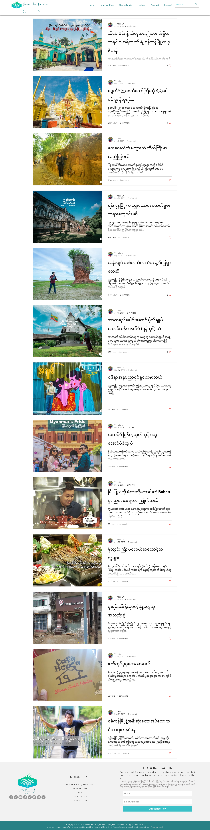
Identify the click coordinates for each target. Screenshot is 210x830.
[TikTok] (25, 797)
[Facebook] (11, 797)
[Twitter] (30, 797)
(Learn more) (157, 827)
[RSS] (44, 797)
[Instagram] (16, 797)
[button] (168, 5)
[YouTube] (20, 797)
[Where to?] (196, 4)
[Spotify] (34, 797)
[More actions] (171, 25)
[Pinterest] (39, 797)
